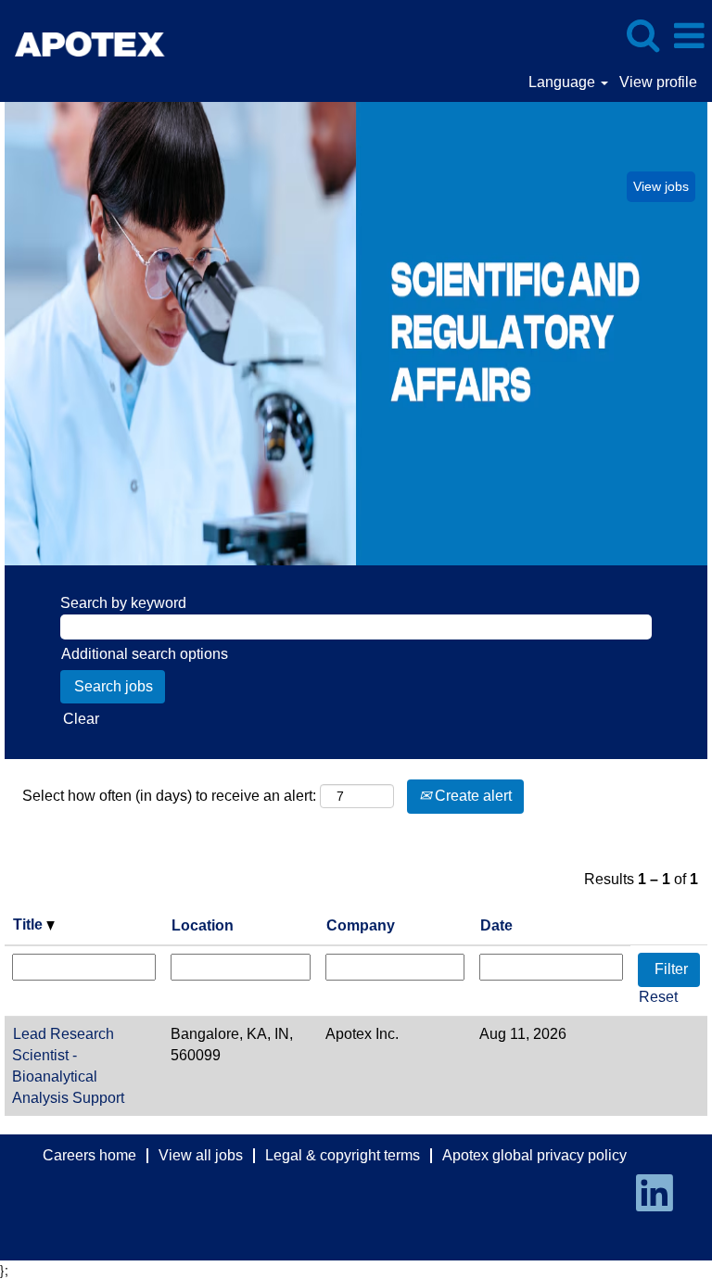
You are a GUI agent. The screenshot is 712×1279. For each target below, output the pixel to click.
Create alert (471, 796)
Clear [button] (81, 719)
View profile (658, 82)
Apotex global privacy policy (534, 1155)
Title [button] (29, 924)
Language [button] (563, 82)
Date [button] (496, 925)
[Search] (642, 35)
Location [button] (203, 925)
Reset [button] (658, 997)
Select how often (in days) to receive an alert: (169, 796)
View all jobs (201, 1155)
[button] (689, 36)
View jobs (661, 187)
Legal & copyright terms (342, 1155)
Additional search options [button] (144, 654)
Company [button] (360, 925)
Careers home (89, 1155)
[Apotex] (117, 35)
